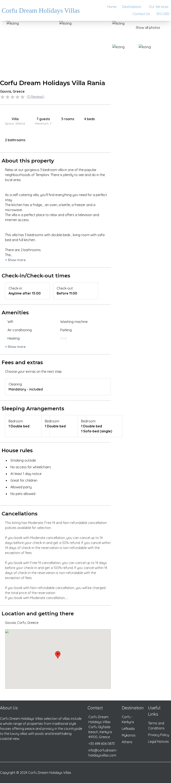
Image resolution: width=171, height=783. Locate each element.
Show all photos (148, 27)
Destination (133, 707)
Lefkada (128, 728)
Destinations (131, 7)
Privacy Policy (158, 735)
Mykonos (129, 735)
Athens (127, 742)
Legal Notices (158, 741)
